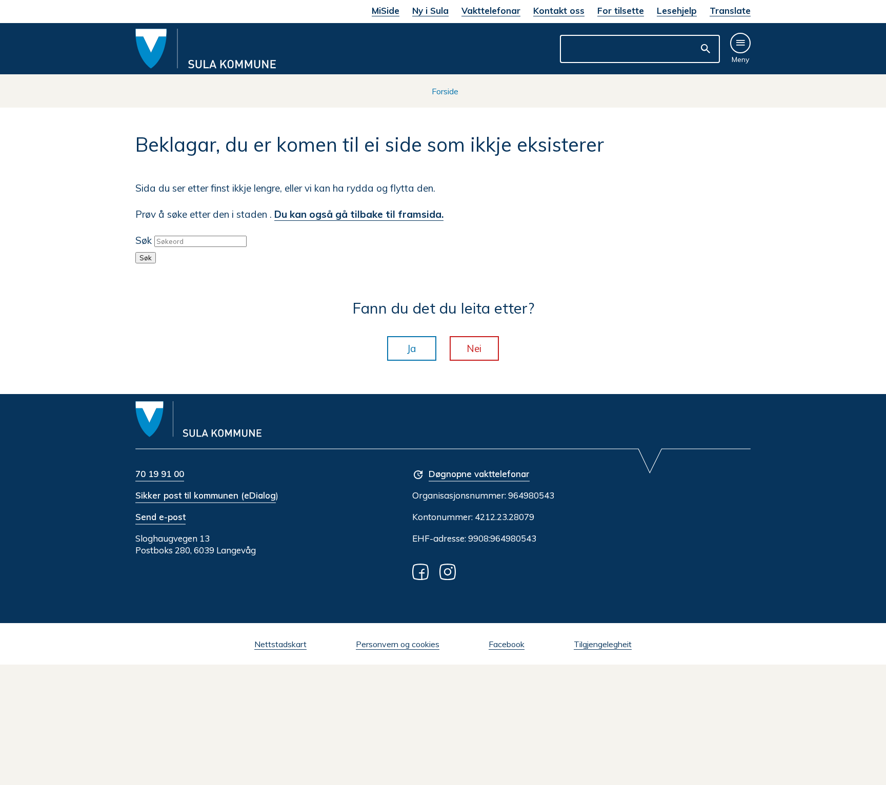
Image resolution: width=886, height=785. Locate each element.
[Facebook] (422, 571)
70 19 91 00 (159, 473)
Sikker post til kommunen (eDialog (205, 495)
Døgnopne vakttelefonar (479, 473)
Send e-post (160, 516)
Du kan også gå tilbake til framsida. (359, 214)
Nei (474, 348)
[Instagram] (449, 571)
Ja (411, 348)
